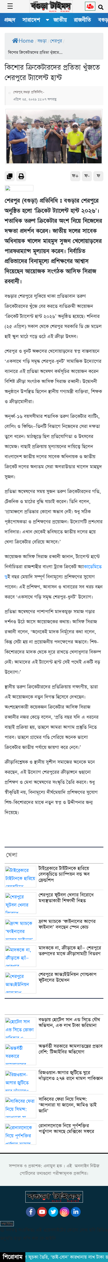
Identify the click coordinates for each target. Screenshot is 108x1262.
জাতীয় (60, 20)
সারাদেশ (31, 20)
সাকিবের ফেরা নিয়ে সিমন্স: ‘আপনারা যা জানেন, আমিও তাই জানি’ (67, 1105)
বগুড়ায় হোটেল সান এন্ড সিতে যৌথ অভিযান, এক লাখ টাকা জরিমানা (69, 1023)
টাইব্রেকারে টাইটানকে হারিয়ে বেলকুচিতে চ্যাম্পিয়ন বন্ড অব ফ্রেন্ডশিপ (64, 874)
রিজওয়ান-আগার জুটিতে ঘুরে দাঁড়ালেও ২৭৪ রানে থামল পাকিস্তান (71, 1076)
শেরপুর (56, 41)
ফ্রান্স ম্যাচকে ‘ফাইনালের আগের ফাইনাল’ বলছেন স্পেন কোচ (67, 924)
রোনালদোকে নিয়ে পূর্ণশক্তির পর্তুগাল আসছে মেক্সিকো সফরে (66, 1129)
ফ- (87, 176)
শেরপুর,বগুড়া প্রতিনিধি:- (28, 92)
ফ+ (75, 176)
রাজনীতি (82, 20)
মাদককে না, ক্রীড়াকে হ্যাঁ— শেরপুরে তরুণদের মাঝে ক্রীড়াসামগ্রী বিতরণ (70, 951)
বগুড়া (42, 41)
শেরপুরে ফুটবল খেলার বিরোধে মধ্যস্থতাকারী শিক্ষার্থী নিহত (66, 898)
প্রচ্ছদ (9, 20)
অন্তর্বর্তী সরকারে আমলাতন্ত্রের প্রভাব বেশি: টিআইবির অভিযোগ (71, 1049)
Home (26, 41)
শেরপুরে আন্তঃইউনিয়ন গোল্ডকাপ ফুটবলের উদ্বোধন (67, 977)
